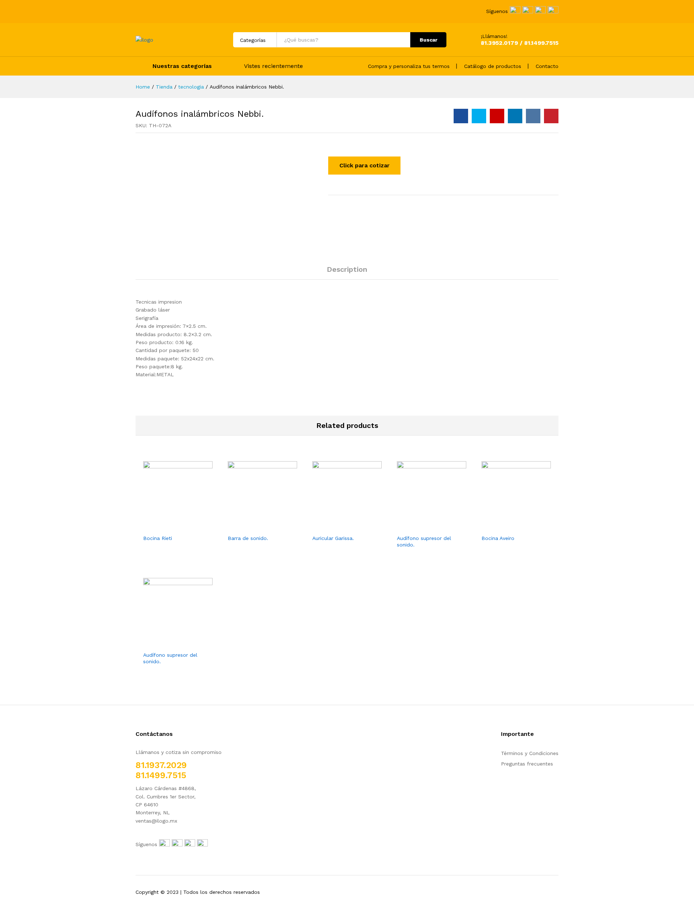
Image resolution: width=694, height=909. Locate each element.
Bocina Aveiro (497, 538)
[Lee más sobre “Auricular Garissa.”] (339, 526)
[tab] (347, 272)
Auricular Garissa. (333, 538)
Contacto (547, 66)
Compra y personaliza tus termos (409, 66)
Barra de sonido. (248, 538)
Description (347, 269)
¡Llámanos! (494, 36)
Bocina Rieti (157, 538)
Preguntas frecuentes (527, 764)
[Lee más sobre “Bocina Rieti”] (169, 526)
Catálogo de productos (492, 66)
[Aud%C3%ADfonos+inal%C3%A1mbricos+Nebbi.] (479, 116)
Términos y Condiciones (529, 753)
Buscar (428, 40)
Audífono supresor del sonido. (424, 541)
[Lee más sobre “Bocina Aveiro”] (508, 526)
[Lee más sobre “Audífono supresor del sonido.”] (423, 526)
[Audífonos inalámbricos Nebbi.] (461, 116)
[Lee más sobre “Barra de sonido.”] (254, 526)
